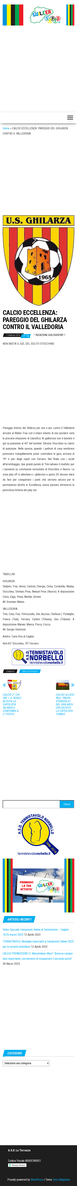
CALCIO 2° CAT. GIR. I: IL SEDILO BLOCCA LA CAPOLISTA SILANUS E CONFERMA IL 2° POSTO (12, 704)
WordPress (37, 1179)
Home (6, 128)
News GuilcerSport (30, 671)
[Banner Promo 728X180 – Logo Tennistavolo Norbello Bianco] (38, 656)
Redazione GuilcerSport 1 (50, 335)
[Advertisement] (38, 69)
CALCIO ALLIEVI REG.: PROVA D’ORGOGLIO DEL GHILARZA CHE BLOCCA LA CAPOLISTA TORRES (65, 704)
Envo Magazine (61, 1179)
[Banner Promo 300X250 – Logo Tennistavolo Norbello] (38, 834)
